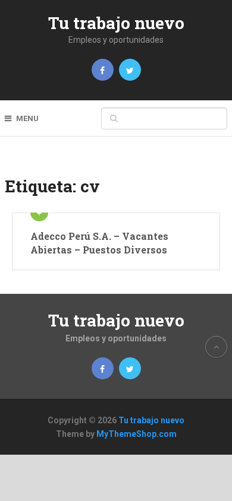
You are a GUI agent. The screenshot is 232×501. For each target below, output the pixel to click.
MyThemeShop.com (136, 434)
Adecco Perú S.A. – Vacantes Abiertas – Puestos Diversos (99, 242)
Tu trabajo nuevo (116, 23)
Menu (27, 118)
